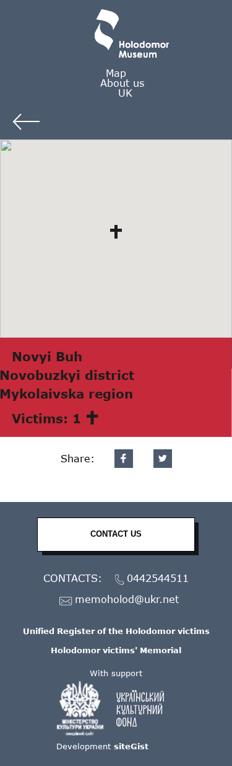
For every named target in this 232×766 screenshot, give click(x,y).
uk (125, 93)
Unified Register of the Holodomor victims (116, 631)
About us (122, 83)
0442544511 (158, 578)
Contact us (116, 534)
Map (116, 73)
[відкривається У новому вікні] (116, 708)
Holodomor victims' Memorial (116, 650)
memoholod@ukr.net (127, 599)
